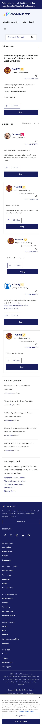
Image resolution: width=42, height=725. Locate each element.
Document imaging (8, 616)
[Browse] (5, 29)
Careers (4, 626)
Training (5, 658)
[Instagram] (16, 535)
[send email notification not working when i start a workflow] (35, 123)
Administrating (10, 97)
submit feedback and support (22, 6)
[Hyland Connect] (16, 14)
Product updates (7, 588)
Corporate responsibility (10, 639)
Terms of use (28, 690)
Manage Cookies (21, 716)
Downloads (6, 579)
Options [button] (38, 46)
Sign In (32, 22)
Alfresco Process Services (14, 481)
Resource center (7, 571)
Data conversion (7, 611)
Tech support (6, 667)
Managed (5, 603)
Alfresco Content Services (18, 91)
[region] (21, 709)
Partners (5, 635)
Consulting (6, 607)
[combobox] (21, 37)
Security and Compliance (15, 694)
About (4, 630)
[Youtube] (28, 535)
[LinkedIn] (22, 535)
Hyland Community (10, 22)
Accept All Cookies (21, 721)
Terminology (6, 575)
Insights (5, 556)
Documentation (7, 662)
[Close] (39, 697)
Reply (21, 112)
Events (4, 654)
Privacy (10, 690)
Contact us (21, 522)
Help (24, 22)
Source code (9, 487)
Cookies (18, 690)
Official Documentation (14, 484)
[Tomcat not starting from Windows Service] (38, 123)
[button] (6, 105)
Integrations (6, 560)
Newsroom (6, 643)
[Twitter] (11, 535)
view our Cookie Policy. (26, 711)
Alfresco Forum (8, 46)
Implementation (7, 598)
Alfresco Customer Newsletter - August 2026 (18, 401)
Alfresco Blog (9, 393)
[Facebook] (5, 535)
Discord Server (10, 491)
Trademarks (30, 694)
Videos (4, 583)
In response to (27, 193)
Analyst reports (7, 551)
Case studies (6, 547)
